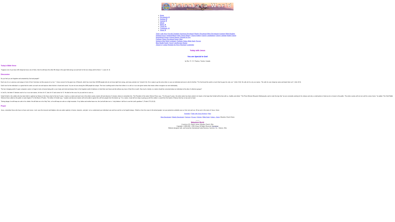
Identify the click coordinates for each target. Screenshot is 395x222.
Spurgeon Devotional (187, 34)
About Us (159, 45)
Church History (185, 35)
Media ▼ (163, 24)
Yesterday (187, 113)
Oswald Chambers (173, 34)
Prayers (198, 41)
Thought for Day (185, 37)
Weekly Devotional (200, 34)
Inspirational (160, 37)
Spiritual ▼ (163, 19)
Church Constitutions (208, 35)
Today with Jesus (161, 34)
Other (181, 39)
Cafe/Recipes (178, 43)
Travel (171, 43)
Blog (157, 43)
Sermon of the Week (162, 41)
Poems (166, 37)
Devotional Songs (172, 39)
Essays (194, 117)
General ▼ (163, 21)
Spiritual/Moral (171, 35)
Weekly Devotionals (178, 117)
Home (162, 15)
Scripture (222, 34)
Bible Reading (230, 34)
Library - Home (215, 117)
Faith (178, 35)
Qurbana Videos (161, 39)
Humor (185, 43)
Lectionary (173, 41)
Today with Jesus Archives (199, 113)
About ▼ (163, 30)
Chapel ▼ (163, 26)
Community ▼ (165, 28)
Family (166, 43)
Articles (199, 117)
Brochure (183, 45)
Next (209, 113)
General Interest (174, 37)
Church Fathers (196, 35)
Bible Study (192, 41)
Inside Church (231, 35)
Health (161, 43)
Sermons (188, 117)
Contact (165, 45)
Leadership (190, 45)
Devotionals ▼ (165, 17)
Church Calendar (221, 35)
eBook (162, 23)
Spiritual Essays (161, 35)
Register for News (174, 45)
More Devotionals (213, 34)
